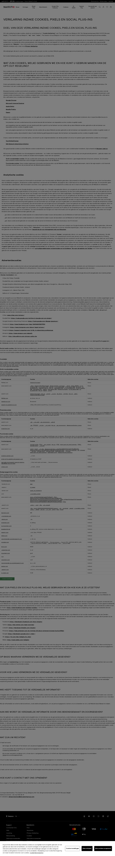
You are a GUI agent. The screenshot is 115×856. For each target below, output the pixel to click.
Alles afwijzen (87, 848)
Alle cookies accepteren (103, 848)
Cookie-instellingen (72, 848)
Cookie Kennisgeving (36, 852)
